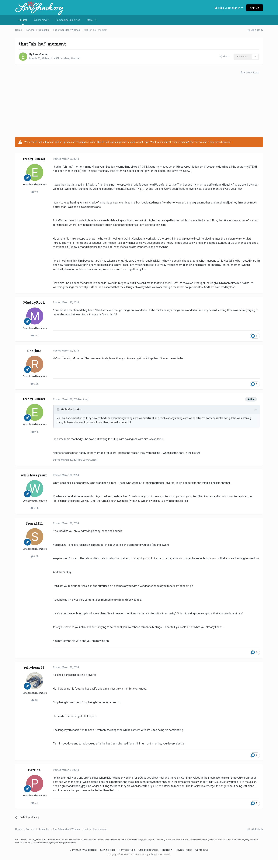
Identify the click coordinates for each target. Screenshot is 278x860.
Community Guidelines (68, 19)
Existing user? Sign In (228, 7)
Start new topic (250, 72)
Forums (23, 19)
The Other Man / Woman (65, 58)
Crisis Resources (148, 849)
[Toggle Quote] (58, 409)
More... (91, 19)
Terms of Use (127, 849)
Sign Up (254, 7)
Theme (166, 849)
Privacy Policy (184, 849)
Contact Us (201, 849)
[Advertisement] (139, 106)
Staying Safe (108, 849)
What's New (40, 19)
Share (225, 56)
